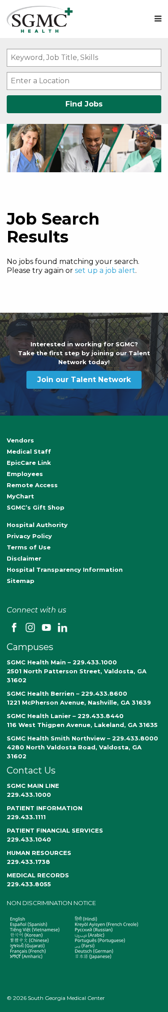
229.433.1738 (28, 861)
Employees (25, 473)
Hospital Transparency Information (65, 569)
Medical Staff (29, 451)
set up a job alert (105, 270)
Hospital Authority (37, 524)
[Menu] (158, 19)
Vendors (20, 440)
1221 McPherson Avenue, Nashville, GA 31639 (79, 702)
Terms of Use (29, 547)
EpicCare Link (29, 462)
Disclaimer (24, 558)
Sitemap (20, 580)
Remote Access (32, 485)
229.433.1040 (29, 839)
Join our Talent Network (84, 379)
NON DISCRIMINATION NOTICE (51, 902)
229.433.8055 (29, 884)
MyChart (20, 496)
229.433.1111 (26, 817)
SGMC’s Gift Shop (36, 507)
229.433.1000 (29, 794)
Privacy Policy (29, 536)
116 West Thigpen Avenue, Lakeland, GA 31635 (82, 724)
